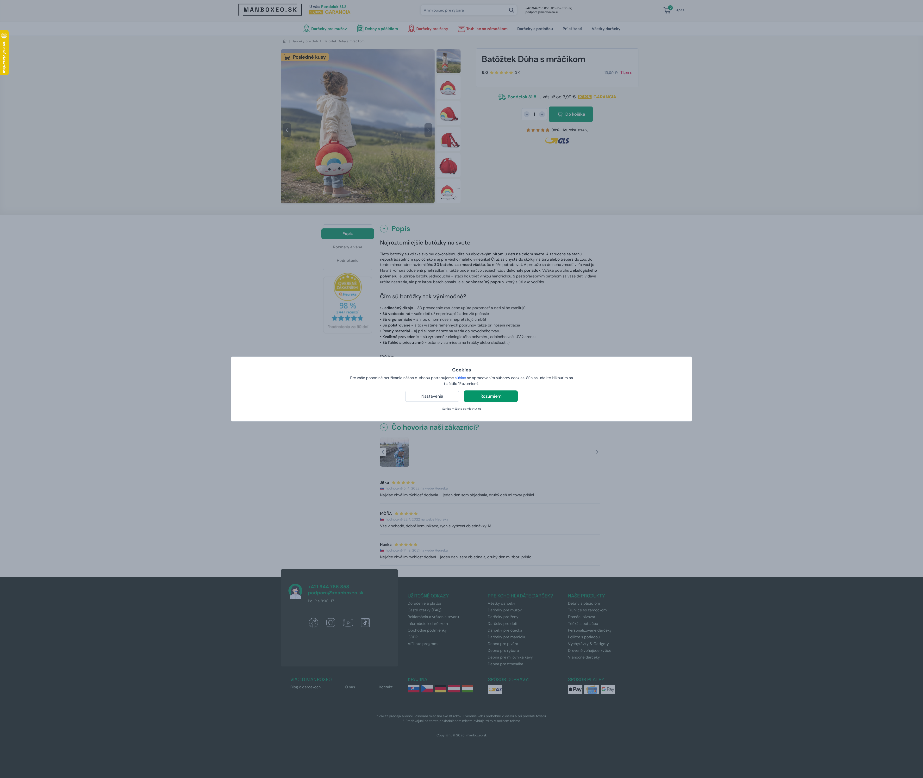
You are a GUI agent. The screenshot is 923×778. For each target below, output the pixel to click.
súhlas (460, 377)
